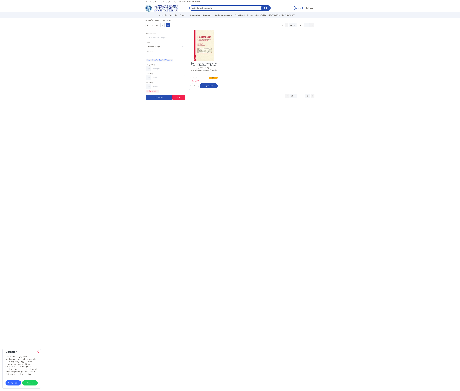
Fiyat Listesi (239, 15)
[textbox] (165, 55)
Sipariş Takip (150, 2)
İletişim (175, 2)
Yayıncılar (173, 15)
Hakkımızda (207, 15)
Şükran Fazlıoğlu (204, 68)
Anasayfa (163, 15)
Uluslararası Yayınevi (223, 15)
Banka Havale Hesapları (163, 2)
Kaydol (298, 8)
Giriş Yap (309, 8)
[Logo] (162, 8)
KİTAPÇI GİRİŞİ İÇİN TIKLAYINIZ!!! (189, 2)
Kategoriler (195, 15)
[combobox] (165, 55)
